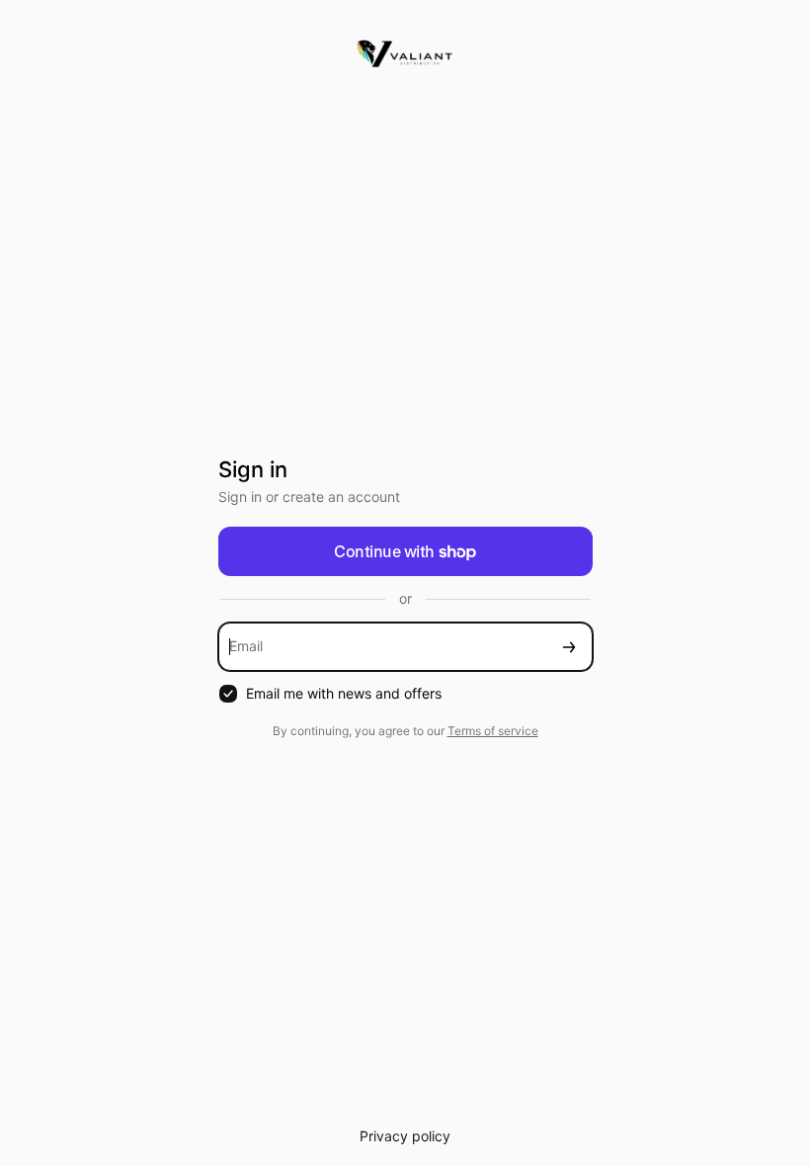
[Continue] (569, 646)
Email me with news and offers (344, 693)
